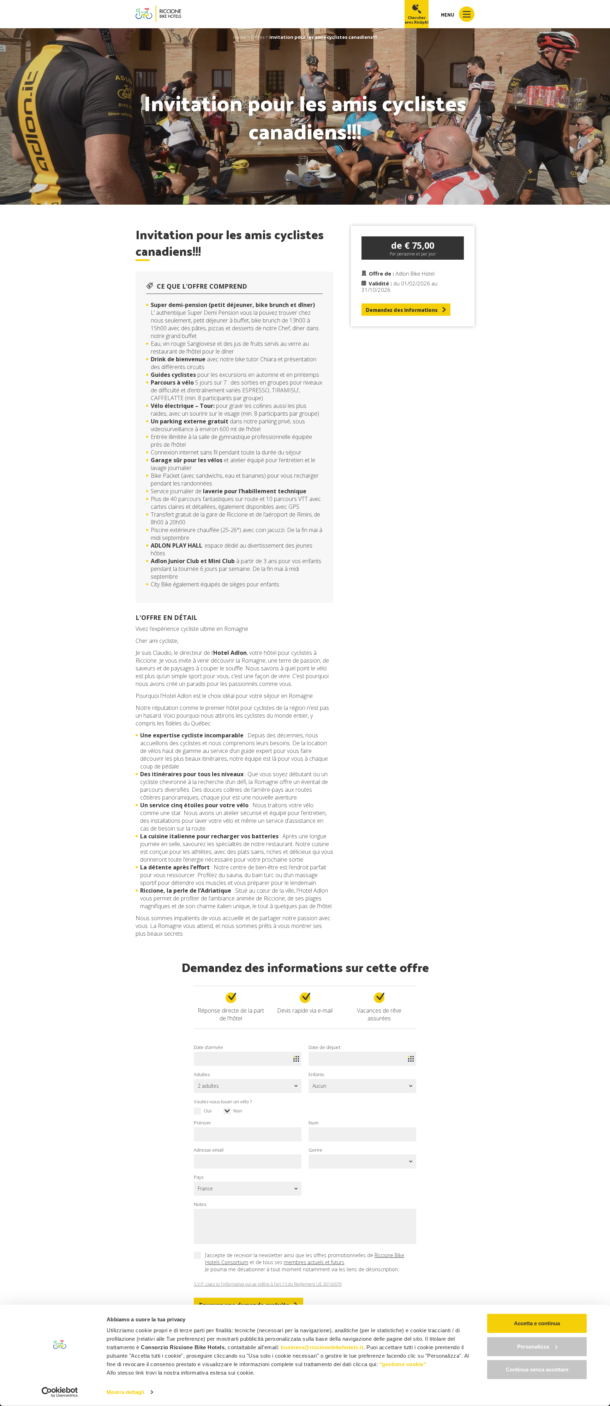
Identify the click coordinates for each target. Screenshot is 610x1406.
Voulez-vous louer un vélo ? (223, 1101)
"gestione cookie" (402, 1364)
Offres (257, 37)
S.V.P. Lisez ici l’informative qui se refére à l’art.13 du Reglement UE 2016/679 (268, 1284)
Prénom (202, 1123)
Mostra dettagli (125, 1392)
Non (237, 1111)
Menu (448, 15)
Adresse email (208, 1150)
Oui (207, 1111)
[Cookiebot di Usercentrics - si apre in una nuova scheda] (60, 1392)
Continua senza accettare (537, 1369)
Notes (200, 1204)
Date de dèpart (324, 1047)
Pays (198, 1177)
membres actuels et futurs (314, 1262)
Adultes (202, 1074)
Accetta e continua (537, 1323)
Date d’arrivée (208, 1047)
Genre (315, 1150)
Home (239, 37)
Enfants (316, 1074)
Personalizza (533, 1346)
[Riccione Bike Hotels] (158, 14)
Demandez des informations (402, 309)
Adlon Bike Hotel (415, 273)
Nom (313, 1123)
